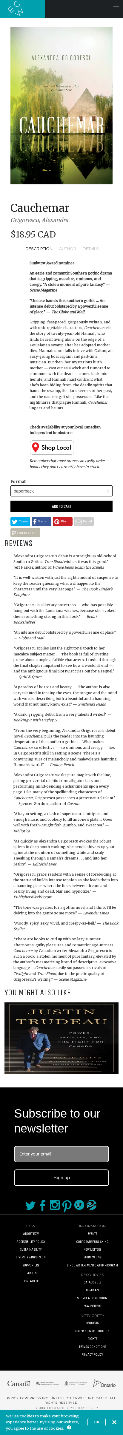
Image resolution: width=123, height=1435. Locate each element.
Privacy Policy (92, 1354)
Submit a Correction (92, 1298)
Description (39, 248)
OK (96, 1422)
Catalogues (92, 1282)
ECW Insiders (92, 1306)
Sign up (61, 1177)
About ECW (31, 1233)
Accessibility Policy (30, 1241)
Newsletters (92, 1249)
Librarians (92, 1290)
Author (67, 248)
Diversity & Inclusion (31, 1257)
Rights (92, 1338)
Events (92, 1233)
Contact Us (30, 1281)
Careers (30, 1273)
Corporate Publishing (92, 1241)
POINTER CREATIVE (52, 1408)
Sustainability (30, 1249)
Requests (92, 1323)
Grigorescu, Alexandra (39, 220)
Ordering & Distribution (92, 1331)
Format (18, 481)
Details (91, 248)
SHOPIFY (92, 1408)
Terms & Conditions (92, 1346)
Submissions (92, 1257)
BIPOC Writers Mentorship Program (92, 1265)
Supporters (31, 1265)
